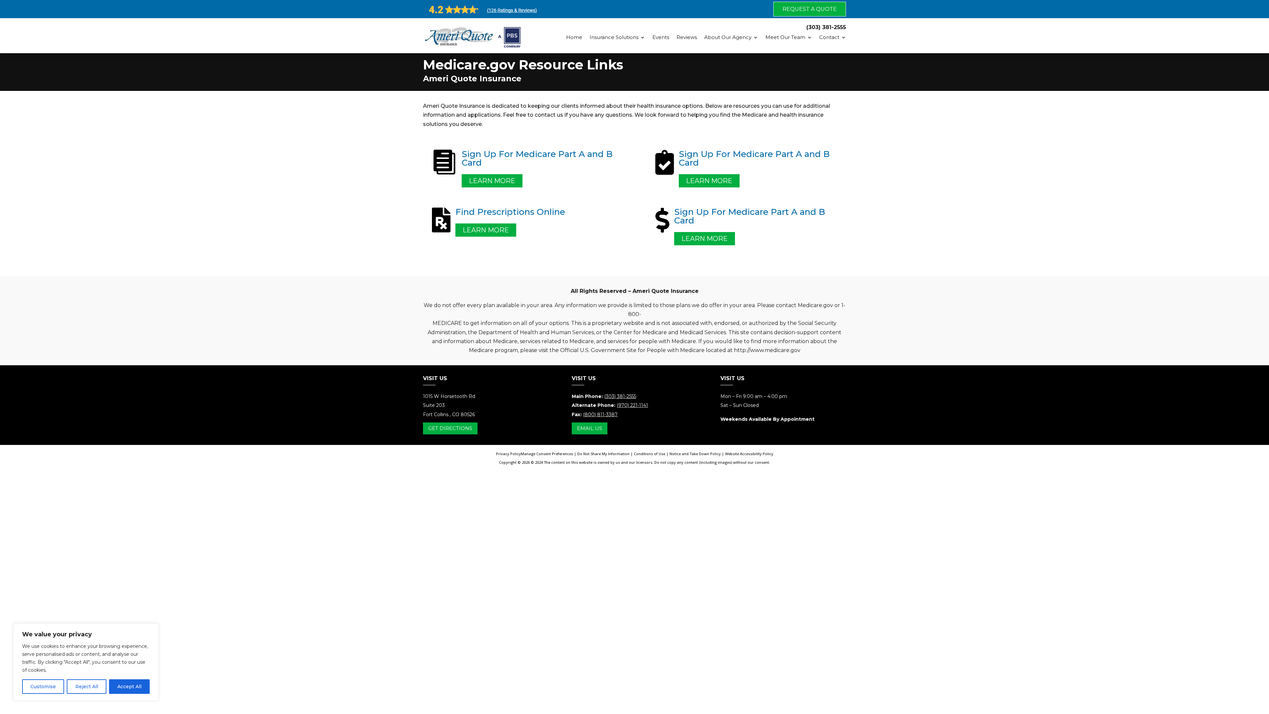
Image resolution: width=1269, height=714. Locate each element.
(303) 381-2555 (620, 396)
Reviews (686, 37)
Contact (829, 37)
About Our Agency (727, 37)
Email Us (589, 428)
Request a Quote (810, 9)
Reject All (86, 687)
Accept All (129, 687)
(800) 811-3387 (600, 414)
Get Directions (450, 428)
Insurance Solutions (614, 37)
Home (574, 37)
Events (660, 37)
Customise (43, 687)
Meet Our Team (785, 37)
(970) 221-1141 (632, 405)
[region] (86, 662)
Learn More (492, 181)
